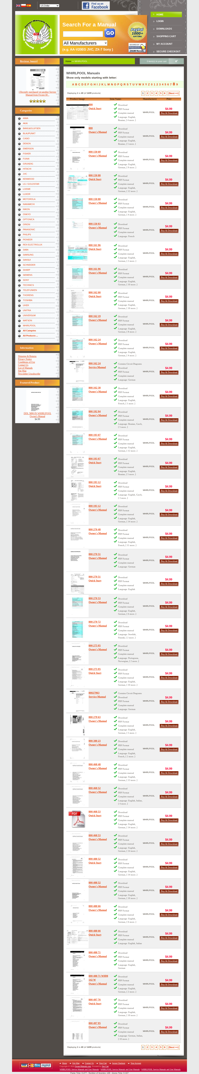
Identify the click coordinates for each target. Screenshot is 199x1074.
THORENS (28, 295)
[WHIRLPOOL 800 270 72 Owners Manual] (77, 630)
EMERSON (28, 148)
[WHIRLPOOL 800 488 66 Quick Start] (77, 937)
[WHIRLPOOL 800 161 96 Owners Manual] (77, 276)
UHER (26, 305)
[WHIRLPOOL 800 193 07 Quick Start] (77, 466)
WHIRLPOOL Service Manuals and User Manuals (79, 1069)
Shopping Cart (166, 36)
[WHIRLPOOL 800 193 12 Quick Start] (77, 490)
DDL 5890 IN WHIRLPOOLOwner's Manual (37, 415)
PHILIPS (27, 234)
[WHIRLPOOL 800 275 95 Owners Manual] (77, 653)
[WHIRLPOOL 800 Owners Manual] (77, 136)
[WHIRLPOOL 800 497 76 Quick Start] (77, 1007)
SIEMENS (27, 275)
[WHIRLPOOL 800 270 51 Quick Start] (77, 583)
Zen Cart (105, 1066)
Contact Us (23, 365)
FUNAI (26, 159)
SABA (25, 250)
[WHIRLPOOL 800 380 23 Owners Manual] (77, 748)
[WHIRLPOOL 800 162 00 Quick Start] (77, 300)
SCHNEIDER (29, 265)
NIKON (26, 209)
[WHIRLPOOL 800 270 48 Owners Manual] (77, 537)
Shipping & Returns (27, 356)
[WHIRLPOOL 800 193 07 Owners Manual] (77, 443)
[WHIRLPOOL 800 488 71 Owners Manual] (77, 960)
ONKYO (27, 214)
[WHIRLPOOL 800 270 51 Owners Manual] (77, 560)
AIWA (25, 118)
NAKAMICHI (29, 204)
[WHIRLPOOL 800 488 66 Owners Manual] (77, 914)
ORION (26, 224)
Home (159, 14)
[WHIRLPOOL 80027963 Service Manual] (77, 701)
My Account (164, 44)
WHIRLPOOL (29, 325)
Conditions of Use (26, 362)
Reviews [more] (29, 61)
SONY (26, 280)
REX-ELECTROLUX (32, 244)
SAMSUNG (28, 255)
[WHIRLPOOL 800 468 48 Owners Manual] (77, 772)
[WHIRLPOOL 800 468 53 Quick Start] (77, 819)
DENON (27, 143)
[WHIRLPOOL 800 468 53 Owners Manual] (77, 843)
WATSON (27, 320)
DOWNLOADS (164, 28)
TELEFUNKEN (30, 290)
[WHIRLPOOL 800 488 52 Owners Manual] (77, 890)
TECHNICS (28, 285)
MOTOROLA (29, 199)
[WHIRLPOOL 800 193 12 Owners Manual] (77, 513)
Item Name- (116, 99)
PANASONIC (29, 229)
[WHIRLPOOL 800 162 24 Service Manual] (77, 371)
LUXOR (26, 194)
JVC (25, 174)
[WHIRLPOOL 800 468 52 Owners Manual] (77, 796)
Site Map (22, 370)
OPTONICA (28, 219)
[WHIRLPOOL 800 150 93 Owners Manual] (77, 230)
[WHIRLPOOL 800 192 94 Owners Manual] (77, 419)
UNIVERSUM (29, 315)
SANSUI (27, 260)
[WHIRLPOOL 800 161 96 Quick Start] (77, 253)
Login (160, 21)
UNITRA (27, 310)
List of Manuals (25, 368)
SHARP (26, 270)
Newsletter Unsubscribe (29, 373)
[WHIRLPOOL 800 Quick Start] (77, 112)
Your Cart (103, 1063)
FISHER (27, 153)
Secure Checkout (168, 51)
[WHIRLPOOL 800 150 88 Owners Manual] (77, 207)
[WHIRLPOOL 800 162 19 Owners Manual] (77, 324)
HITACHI (27, 169)
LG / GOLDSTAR (31, 184)
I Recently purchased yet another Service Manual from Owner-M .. (37, 93)
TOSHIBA (27, 300)
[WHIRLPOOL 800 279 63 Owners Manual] (77, 725)
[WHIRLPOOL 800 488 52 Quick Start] (77, 867)
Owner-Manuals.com (83, 1066)
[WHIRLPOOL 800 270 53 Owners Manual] (77, 606)
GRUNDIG (28, 164)
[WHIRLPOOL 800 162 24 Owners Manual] (77, 347)
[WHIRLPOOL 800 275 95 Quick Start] (77, 677)
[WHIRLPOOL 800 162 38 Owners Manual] (77, 395)
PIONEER (27, 239)
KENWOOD (28, 179)
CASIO (26, 138)
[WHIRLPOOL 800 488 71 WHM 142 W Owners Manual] (77, 984)
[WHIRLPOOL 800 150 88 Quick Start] (77, 183)
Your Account (136, 1063)
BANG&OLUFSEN (31, 128)
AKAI (25, 123)
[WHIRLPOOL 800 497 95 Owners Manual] (77, 1031)
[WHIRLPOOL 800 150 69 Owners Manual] (77, 159)
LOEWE (27, 189)
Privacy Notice (25, 359)
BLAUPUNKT (29, 133)
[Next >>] (173, 93)
